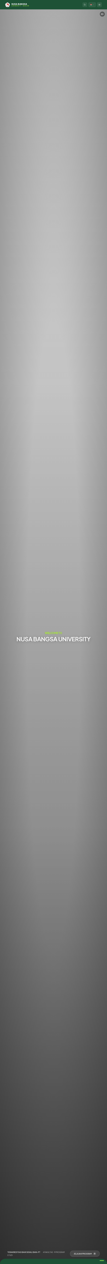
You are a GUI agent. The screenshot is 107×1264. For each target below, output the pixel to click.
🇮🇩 (91, 4)
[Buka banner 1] (102, 1260)
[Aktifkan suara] (102, 14)
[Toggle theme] (84, 4)
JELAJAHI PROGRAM (83, 1254)
